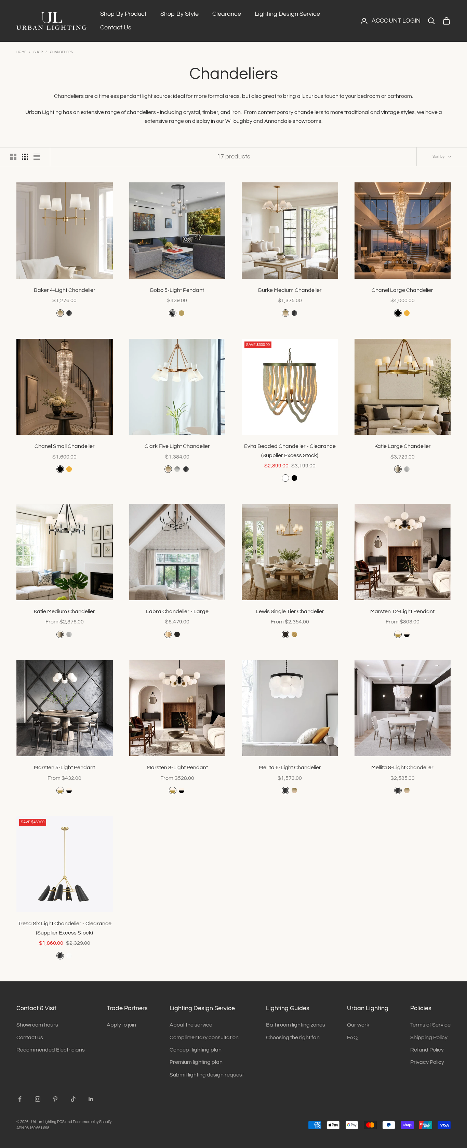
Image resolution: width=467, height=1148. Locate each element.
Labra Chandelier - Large (177, 611)
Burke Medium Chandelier (290, 290)
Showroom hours (37, 1025)
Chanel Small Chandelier (65, 446)
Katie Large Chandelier (402, 446)
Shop (38, 52)
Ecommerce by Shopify (92, 1122)
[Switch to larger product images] (13, 156)
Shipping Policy (429, 1037)
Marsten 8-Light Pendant (177, 767)
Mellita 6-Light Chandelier (290, 767)
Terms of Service (430, 1025)
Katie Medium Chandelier (64, 611)
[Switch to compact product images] (37, 156)
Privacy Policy (427, 1062)
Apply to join (121, 1025)
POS (61, 1122)
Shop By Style (179, 14)
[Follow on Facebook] (19, 1099)
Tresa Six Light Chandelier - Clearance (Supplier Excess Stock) (64, 928)
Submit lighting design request (207, 1075)
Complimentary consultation (204, 1037)
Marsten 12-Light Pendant (402, 611)
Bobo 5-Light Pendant (177, 290)
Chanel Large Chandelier (402, 290)
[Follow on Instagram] (37, 1099)
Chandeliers (61, 52)
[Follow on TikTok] (73, 1099)
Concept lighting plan (196, 1050)
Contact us (29, 1037)
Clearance (226, 14)
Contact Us (115, 27)
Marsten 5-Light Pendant (64, 767)
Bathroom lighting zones (295, 1025)
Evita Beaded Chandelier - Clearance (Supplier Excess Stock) (290, 450)
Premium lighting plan (196, 1062)
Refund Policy (427, 1050)
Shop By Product (123, 14)
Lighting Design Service (287, 14)
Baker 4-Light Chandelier (64, 290)
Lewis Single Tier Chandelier (290, 611)
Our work (358, 1025)
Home (21, 52)
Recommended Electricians (50, 1050)
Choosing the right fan (293, 1037)
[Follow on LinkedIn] (91, 1099)
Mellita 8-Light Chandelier (402, 767)
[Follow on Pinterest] (55, 1099)
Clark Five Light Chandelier (177, 446)
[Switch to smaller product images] (25, 156)
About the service (191, 1025)
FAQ (352, 1037)
